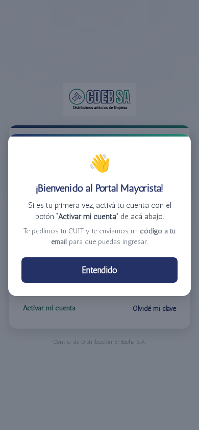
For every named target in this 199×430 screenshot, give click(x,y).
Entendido (99, 270)
